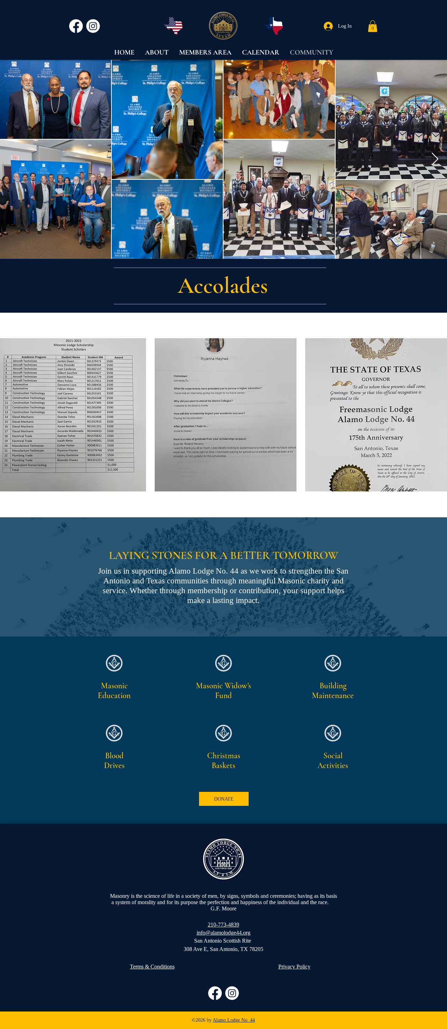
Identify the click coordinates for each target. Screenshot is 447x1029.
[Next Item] (435, 159)
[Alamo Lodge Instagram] (93, 26)
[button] (373, 26)
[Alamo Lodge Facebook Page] (76, 26)
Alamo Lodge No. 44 (234, 1020)
